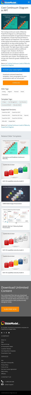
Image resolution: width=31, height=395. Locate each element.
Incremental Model (6, 105)
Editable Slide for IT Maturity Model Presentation (13, 226)
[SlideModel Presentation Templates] (9, 2)
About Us (3, 340)
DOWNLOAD (16, 83)
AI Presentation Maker (7, 346)
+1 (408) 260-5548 (9, 381)
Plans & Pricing (5, 344)
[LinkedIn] (1, 333)
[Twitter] (4, 333)
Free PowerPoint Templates (8, 351)
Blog (2, 342)
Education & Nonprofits (7, 362)
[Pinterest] (9, 333)
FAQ (2, 360)
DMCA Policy (4, 371)
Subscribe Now (10, 309)
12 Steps (4, 102)
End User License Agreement (9, 369)
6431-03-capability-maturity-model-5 (13, 181)
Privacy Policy (4, 365)
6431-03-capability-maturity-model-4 (13, 272)
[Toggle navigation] (28, 2)
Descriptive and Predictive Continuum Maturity (13, 157)
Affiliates (3, 373)
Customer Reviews (6, 348)
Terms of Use (4, 367)
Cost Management (12, 102)
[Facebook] (6, 333)
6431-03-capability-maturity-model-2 (13, 250)
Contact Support (9, 384)
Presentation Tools (6, 353)
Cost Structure (22, 102)
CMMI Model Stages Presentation (12, 203)
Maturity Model (17, 105)
